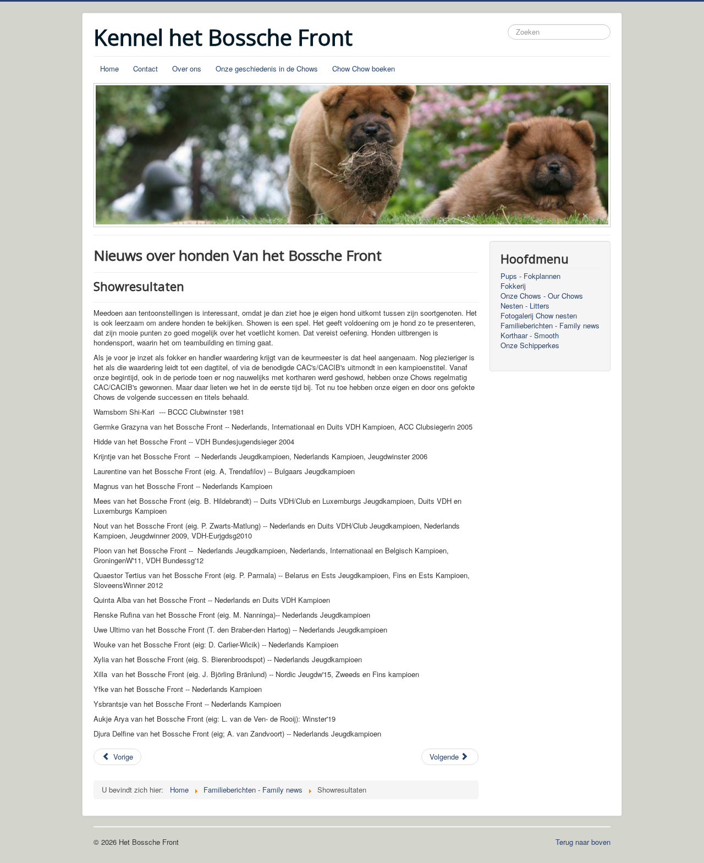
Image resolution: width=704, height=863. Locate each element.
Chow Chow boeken (363, 68)
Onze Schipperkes (530, 345)
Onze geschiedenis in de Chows (267, 68)
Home (109, 68)
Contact (145, 68)
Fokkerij (513, 286)
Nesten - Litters (525, 306)
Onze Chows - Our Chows (542, 296)
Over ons (186, 68)
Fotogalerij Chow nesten (539, 316)
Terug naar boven (583, 842)
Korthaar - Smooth (530, 335)
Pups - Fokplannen (530, 276)
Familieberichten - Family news (550, 326)
